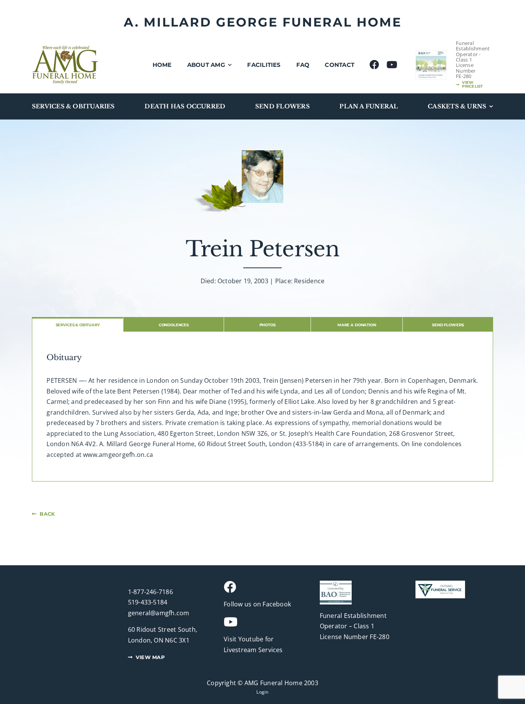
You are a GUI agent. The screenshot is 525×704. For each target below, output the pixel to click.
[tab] (77, 324)
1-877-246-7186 (150, 592)
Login (262, 692)
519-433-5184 (148, 602)
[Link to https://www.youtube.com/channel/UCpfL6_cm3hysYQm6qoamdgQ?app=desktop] (259, 622)
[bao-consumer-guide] (431, 54)
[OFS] (440, 583)
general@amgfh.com (158, 613)
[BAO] (336, 583)
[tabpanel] (262, 407)
